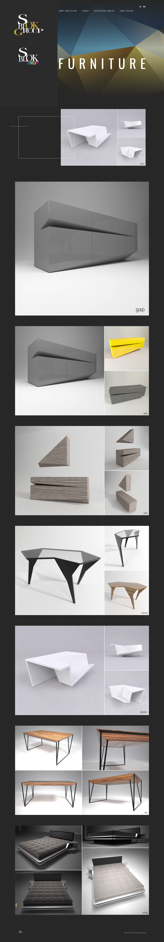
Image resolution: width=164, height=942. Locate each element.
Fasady (85, 11)
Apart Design (126, 11)
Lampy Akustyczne (68, 11)
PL (140, 7)
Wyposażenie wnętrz (104, 11)
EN (144, 7)
